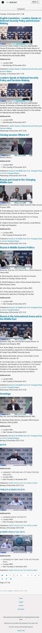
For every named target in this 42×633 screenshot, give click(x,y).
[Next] (6, 579)
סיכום (3, 444)
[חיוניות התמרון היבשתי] (16, 502)
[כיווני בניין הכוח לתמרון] (16, 544)
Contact (21, 605)
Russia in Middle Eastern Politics (17, 247)
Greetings (5, 393)
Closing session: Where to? (14, 134)
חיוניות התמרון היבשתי (12, 489)
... (24, 576)
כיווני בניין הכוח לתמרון (12, 532)
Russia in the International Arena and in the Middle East (21, 317)
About (21, 598)
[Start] (2, 575)
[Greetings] (16, 406)
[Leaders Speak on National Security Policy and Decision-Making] (16, 92)
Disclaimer (21, 609)
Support (21, 602)
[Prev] (6, 575)
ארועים (10, 591)
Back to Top (21, 630)
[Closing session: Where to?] (16, 147)
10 (2, 579)
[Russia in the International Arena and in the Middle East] (16, 331)
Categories (21, 9)
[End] (11, 579)
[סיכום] (16, 457)
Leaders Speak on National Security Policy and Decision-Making (19, 79)
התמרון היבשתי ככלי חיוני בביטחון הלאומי (23, 483)
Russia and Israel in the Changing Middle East (17, 181)
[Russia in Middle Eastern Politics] (16, 260)
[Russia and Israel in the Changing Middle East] (16, 194)
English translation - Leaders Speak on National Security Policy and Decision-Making (20, 21)
